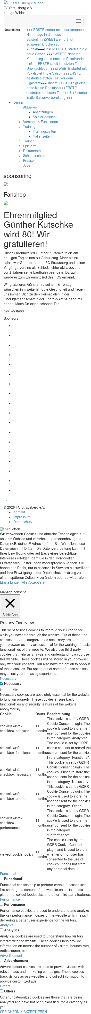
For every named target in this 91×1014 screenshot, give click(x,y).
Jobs (26, 165)
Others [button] (5, 985)
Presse (28, 160)
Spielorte (30, 145)
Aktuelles (30, 107)
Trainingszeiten (44, 131)
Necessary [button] (8, 678)
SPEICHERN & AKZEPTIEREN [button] (23, 1011)
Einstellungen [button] (10, 582)
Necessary (12, 683)
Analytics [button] (7, 924)
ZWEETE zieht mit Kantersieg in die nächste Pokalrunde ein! (55, 58)
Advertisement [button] (11, 955)
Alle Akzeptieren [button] (34, 582)
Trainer (28, 141)
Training (29, 126)
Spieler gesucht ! (45, 116)
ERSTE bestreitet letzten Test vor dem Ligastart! (53, 78)
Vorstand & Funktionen (40, 121)
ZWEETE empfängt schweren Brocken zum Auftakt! (49, 44)
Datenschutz (23, 521)
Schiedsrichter (34, 155)
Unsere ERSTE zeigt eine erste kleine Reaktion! (56, 85)
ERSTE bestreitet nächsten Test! (51, 90)
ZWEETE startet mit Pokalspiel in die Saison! (56, 71)
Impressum (22, 516)
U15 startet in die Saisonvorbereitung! (56, 95)
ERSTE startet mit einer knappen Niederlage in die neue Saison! (55, 34)
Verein (18, 102)
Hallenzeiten (42, 136)
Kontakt (19, 512)
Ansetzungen (43, 111)
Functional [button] (8, 873)
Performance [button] (10, 899)
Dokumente (32, 150)
